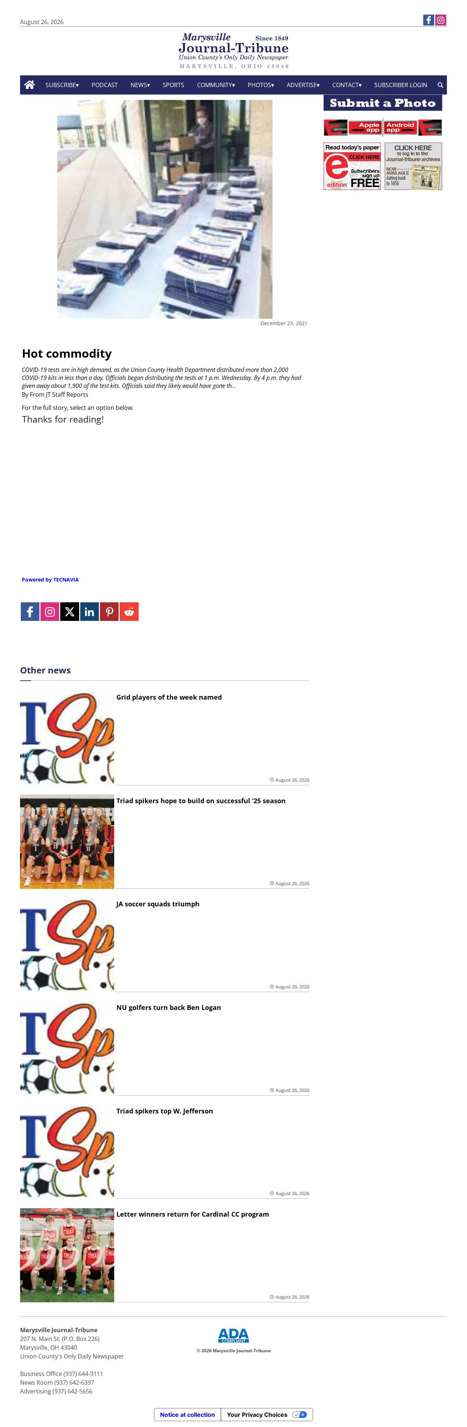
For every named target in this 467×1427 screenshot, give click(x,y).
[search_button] (440, 84)
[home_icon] (29, 85)
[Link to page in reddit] (129, 611)
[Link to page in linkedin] (89, 611)
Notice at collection (187, 1414)
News (139, 85)
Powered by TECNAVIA (50, 579)
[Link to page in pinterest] (109, 611)
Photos (259, 85)
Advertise (302, 85)
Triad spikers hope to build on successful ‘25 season (201, 800)
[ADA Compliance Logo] (233, 1343)
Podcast (105, 85)
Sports (173, 85)
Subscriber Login (400, 85)
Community (214, 85)
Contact (345, 85)
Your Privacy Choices (257, 1414)
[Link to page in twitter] (69, 611)
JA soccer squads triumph (158, 903)
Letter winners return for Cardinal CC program (192, 1214)
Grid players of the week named (169, 697)
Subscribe (61, 85)
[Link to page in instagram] (440, 20)
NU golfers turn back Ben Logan (168, 1007)
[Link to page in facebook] (428, 20)
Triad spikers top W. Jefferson (164, 1111)
